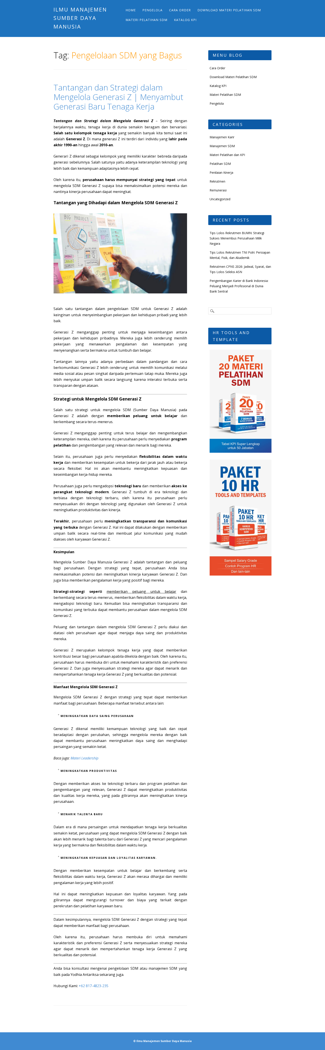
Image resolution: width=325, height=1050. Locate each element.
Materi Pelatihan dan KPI (227, 155)
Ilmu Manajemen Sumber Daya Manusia (80, 18)
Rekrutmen (217, 181)
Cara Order (180, 10)
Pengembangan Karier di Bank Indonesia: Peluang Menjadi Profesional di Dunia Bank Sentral (239, 286)
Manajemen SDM (222, 146)
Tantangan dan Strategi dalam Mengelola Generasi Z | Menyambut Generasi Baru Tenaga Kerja (118, 97)
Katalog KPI (185, 20)
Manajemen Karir (222, 137)
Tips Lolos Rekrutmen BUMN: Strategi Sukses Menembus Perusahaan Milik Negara (237, 238)
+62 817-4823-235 (93, 985)
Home (131, 10)
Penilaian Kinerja (221, 172)
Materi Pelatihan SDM (146, 20)
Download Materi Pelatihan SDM (229, 10)
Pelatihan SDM (220, 164)
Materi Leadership (84, 758)
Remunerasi (218, 190)
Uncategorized (220, 199)
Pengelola (152, 10)
